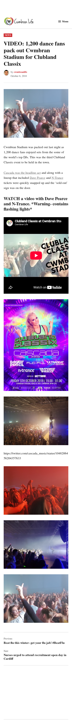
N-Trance (57, 178)
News (8, 35)
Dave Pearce (37, 178)
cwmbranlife (20, 72)
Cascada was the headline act (22, 172)
